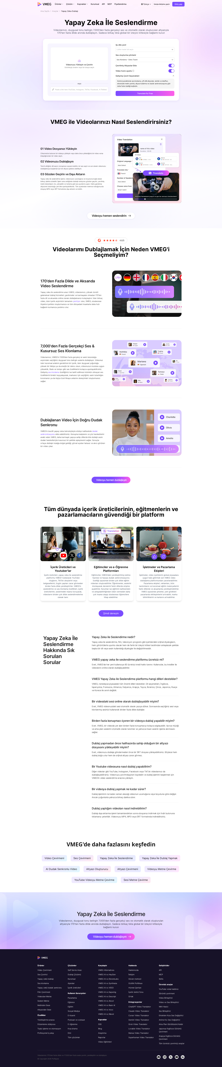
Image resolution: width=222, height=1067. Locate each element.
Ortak (130, 996)
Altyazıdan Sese (44, 1009)
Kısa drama (72, 1028)
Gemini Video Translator (138, 1020)
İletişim (131, 974)
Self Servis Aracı (75, 970)
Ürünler (40, 965)
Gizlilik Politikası (135, 983)
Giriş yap (178, 4)
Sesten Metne (43, 1001)
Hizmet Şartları (134, 988)
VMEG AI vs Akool (106, 1001)
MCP (161, 974)
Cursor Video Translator (138, 1015)
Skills (161, 979)
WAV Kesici (163, 1006)
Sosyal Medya (74, 1011)
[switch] (171, 65)
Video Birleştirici (166, 998)
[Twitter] (171, 1057)
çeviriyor (76, 301)
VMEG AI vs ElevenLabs (108, 979)
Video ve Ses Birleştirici (169, 1002)
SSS (100, 1024)
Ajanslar (71, 983)
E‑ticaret (71, 1015)
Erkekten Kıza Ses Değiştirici (171, 1015)
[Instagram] (164, 1057)
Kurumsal (71, 979)
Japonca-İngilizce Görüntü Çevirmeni (170, 1030)
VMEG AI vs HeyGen (107, 974)
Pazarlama (72, 998)
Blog (100, 1028)
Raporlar (101, 1037)
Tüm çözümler (74, 1037)
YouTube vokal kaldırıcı (169, 989)
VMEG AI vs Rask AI (106, 1005)
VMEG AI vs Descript (107, 996)
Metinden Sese (43, 1005)
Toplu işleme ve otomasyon (49, 1028)
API (160, 970)
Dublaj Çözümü (74, 974)
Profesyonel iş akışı (45, 1033)
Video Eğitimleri (105, 1042)
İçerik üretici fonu (135, 992)
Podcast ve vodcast (76, 1020)
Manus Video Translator (138, 1033)
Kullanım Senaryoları (77, 993)
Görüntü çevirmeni (167, 993)
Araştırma (102, 1033)
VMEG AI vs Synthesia (107, 983)
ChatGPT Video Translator (139, 1006)
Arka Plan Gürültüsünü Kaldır (171, 1024)
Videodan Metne (44, 996)
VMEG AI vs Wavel (106, 1014)
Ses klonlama (43, 983)
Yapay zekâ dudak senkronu (49, 988)
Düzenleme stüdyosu (46, 1024)
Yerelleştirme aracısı (46, 1020)
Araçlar (55, 11)
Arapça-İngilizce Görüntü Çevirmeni (169, 1037)
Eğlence (71, 1002)
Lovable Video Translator (139, 1028)
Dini (69, 1033)
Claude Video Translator (138, 1011)
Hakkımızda (133, 970)
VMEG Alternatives (106, 970)
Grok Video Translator (137, 1024)
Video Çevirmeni (44, 970)
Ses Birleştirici (165, 1011)
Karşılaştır (102, 965)
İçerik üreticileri (74, 988)
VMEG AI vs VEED (106, 988)
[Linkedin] (183, 1057)
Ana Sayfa (44, 11)
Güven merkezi (134, 979)
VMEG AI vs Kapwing (107, 992)
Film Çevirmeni (43, 992)
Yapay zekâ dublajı (45, 979)
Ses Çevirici (42, 974)
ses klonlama (53, 372)
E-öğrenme (72, 1024)
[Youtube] (177, 1057)
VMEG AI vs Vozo (105, 1009)
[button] (59, 4)
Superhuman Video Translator (141, 1037)
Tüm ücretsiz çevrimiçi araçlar (171, 1043)
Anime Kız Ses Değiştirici (169, 1020)
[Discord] (158, 1057)
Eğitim (70, 1006)
